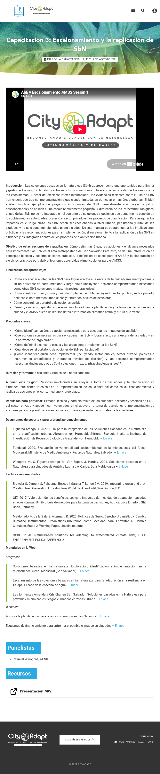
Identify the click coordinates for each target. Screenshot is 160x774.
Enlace (107, 438)
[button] (133, 10)
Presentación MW (36, 691)
